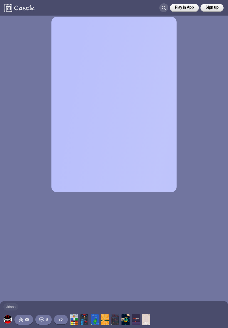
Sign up (212, 7)
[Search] (163, 7)
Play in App (184, 7)
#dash (11, 307)
